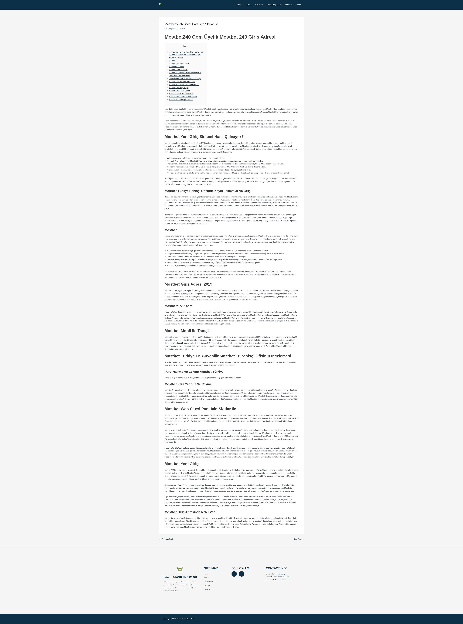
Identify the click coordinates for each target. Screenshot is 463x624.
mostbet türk (178, 343)
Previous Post (166, 539)
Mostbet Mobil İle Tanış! (178, 70)
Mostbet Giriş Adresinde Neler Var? (183, 97)
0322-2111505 (283, 577)
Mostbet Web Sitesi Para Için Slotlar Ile (184, 85)
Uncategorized (171, 28)
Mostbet (172, 61)
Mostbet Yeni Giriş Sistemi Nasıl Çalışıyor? (186, 52)
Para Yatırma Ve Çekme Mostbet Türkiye (185, 79)
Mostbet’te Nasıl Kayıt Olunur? (181, 100)
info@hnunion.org (278, 574)
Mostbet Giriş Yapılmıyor (178, 88)
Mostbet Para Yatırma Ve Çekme (182, 82)
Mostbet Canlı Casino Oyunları (181, 94)
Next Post (298, 539)
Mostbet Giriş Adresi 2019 (179, 64)
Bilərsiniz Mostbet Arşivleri (179, 91)
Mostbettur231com (176, 67)
